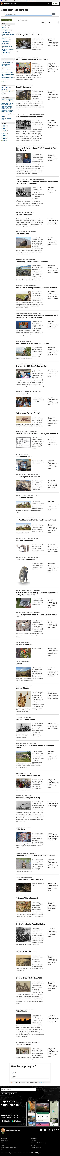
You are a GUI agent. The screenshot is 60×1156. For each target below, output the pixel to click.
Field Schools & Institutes (7, 46)
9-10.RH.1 (3, 132)
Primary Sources (5, 41)
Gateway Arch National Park (7, 69)
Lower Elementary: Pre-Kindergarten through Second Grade (6, 107)
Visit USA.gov (36, 1153)
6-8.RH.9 (3, 135)
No (15, 1076)
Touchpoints (40, 1082)
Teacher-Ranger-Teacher (7, 54)
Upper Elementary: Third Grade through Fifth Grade (7, 100)
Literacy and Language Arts (7, 91)
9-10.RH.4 (3, 133)
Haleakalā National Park (7, 77)
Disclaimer (33, 1140)
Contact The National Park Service (9, 1147)
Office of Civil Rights (36, 1147)
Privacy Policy (4, 1140)
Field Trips (3, 27)
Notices (2, 1145)
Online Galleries (5, 52)
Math (2, 93)
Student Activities (5, 30)
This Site (4, 1094)
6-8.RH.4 (3, 128)
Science (3, 89)
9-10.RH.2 (3, 130)
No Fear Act (34, 1138)
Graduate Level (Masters (7, 114)
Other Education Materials (7, 34)
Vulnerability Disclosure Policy (38, 1143)
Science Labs (4, 43)
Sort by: (43, 22)
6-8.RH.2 (3, 125)
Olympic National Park (6, 72)
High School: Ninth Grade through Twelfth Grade (7, 111)
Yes (15, 1072)
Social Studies (4, 87)
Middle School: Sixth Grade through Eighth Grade (7, 104)
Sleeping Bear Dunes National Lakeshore (6, 79)
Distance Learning (5, 29)
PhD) (2, 116)
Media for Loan (4, 44)
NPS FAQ (3, 1149)
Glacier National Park (6, 62)
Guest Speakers (5, 39)
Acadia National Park (6, 60)
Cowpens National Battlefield (5, 65)
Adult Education (5, 113)
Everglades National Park (7, 67)
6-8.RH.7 (3, 126)
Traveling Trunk (5, 32)
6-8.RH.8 (3, 138)
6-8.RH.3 (3, 137)
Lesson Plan (4, 25)
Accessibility (4, 1138)
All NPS (13, 1094)
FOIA (2, 1143)
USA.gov (33, 1145)
